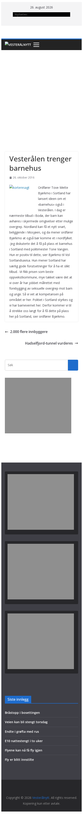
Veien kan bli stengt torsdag (26, 722)
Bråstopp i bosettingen (22, 712)
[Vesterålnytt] (18, 45)
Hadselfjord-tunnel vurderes (49, 343)
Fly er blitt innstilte (19, 759)
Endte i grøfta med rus (22, 731)
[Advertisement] (41, 94)
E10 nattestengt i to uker (24, 741)
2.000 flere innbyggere (29, 331)
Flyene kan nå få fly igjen (23, 750)
